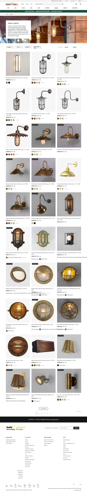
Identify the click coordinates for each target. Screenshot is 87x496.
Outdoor (56, 7)
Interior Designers (47, 443)
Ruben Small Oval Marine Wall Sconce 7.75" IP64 (17, 252)
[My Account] (76, 4)
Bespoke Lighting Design (11, 439)
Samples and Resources (29, 445)
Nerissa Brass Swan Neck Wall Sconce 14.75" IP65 (42, 184)
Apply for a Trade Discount (52, 419)
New (8, 7)
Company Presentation (67, 452)
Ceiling (23, 7)
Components (75, 7)
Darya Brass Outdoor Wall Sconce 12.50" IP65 (41, 149)
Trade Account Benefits (48, 441)
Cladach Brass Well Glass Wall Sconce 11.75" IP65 (42, 77)
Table (31, 7)
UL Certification (28, 452)
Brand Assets (65, 450)
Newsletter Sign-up (67, 459)
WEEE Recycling (28, 463)
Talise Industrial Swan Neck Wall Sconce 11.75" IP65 (17, 218)
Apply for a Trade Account (29, 11)
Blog (64, 454)
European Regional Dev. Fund (69, 443)
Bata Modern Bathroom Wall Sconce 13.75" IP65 (17, 77)
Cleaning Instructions (29, 448)
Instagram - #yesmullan (29, 459)
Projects (27, 4)
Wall (15, 7)
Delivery (26, 439)
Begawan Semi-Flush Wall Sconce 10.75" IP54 (16, 288)
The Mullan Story (66, 439)
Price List (27, 447)
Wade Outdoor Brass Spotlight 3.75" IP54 (66, 360)
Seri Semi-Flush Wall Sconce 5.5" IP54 (14, 360)
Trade (31, 4)
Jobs (64, 441)
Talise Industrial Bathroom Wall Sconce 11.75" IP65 (68, 184)
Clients (64, 445)
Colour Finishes (9, 443)
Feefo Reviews (66, 448)
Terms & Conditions (29, 455)
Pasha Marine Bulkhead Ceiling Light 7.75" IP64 (67, 324)
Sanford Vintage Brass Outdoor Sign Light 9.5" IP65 (43, 218)
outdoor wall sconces (17, 27)
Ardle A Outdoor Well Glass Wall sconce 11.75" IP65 (17, 149)
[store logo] (12, 4)
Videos (64, 447)
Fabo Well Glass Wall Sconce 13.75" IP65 (66, 113)
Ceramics (65, 7)
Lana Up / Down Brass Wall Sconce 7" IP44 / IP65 (68, 394)
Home (7, 14)
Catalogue (27, 443)
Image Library (27, 464)
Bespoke (22, 4)
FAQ (26, 454)
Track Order (27, 466)
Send (76, 428)
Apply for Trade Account (48, 439)
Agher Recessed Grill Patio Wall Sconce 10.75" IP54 (42, 360)
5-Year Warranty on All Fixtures (56, 11)
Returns (26, 441)
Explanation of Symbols (29, 450)
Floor (39, 7)
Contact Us (65, 457)
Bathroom (47, 7)
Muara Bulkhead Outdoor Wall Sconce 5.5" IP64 (42, 324)
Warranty (27, 457)
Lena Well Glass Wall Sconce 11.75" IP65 (40, 113)
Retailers (45, 445)
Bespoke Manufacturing (10, 441)
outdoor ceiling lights (21, 29)
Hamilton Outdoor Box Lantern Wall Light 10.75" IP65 (69, 252)
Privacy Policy (27, 461)
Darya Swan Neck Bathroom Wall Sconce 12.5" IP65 (68, 149)
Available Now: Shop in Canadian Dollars (43, 11)
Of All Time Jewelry (67, 455)
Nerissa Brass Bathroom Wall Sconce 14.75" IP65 (17, 184)
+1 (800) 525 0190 (77, 490)
